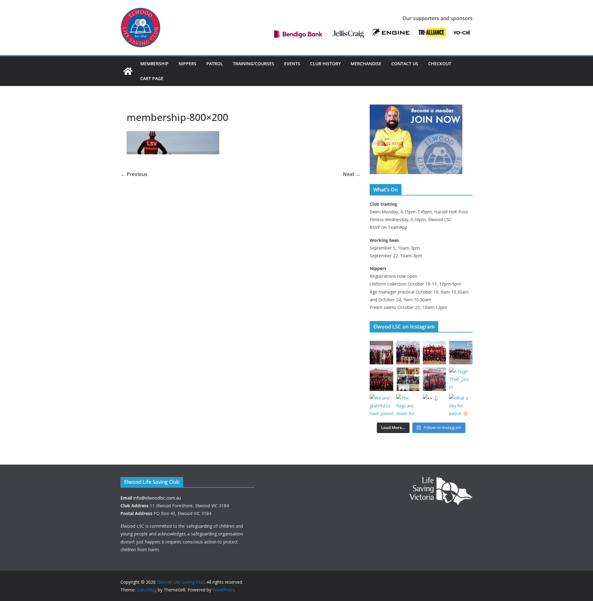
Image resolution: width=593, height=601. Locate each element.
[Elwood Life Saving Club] (127, 71)
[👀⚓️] (434, 406)
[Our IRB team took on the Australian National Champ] (408, 352)
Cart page (151, 78)
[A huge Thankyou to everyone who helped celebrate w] (461, 379)
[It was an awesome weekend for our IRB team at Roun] (381, 379)
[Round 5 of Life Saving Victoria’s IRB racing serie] (461, 352)
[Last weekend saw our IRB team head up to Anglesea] (434, 379)
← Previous (133, 174)
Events (292, 64)
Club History (325, 64)
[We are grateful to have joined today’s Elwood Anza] (381, 406)
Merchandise (366, 64)
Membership (154, 64)
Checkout (439, 64)
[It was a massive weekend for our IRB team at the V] (434, 352)
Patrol (214, 64)
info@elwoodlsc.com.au (157, 498)
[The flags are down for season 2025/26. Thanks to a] (408, 406)
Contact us (404, 64)
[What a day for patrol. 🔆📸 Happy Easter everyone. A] (461, 406)
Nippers (187, 64)
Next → (351, 174)
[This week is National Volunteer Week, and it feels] (408, 379)
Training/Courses (253, 64)
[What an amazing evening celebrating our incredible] (381, 352)
